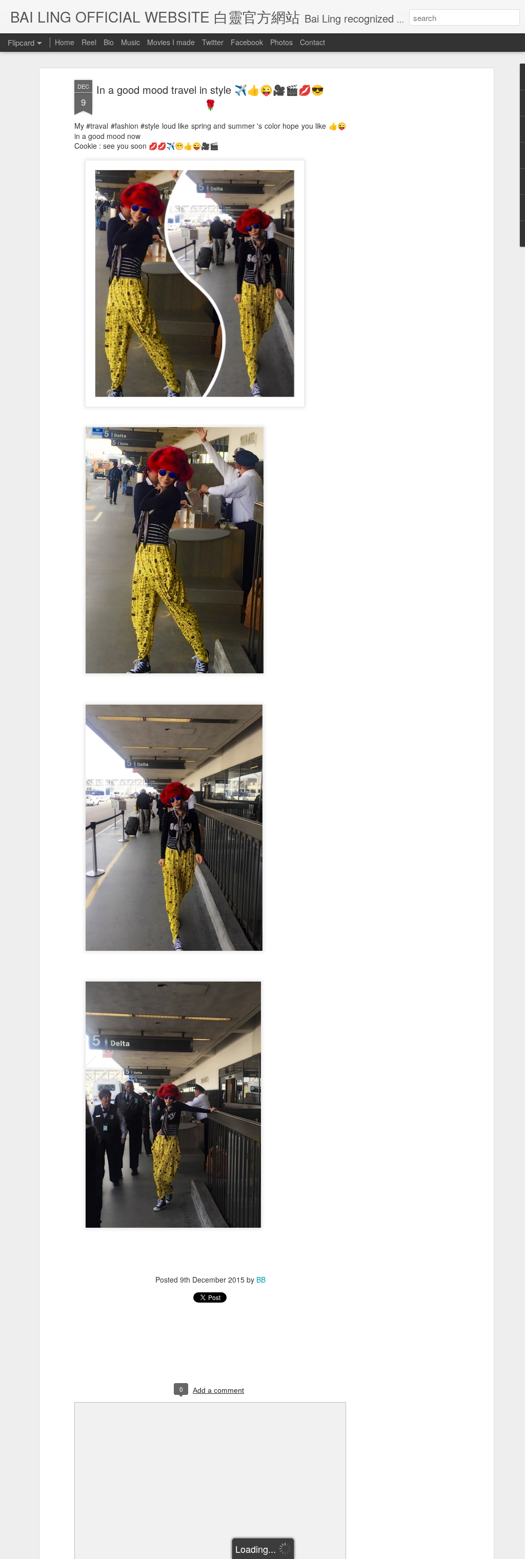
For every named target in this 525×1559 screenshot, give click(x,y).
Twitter (213, 42)
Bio (109, 42)
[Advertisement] (402, 241)
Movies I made (171, 42)
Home (64, 42)
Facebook (247, 42)
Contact (312, 42)
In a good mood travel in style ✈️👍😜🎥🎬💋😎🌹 (210, 97)
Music (130, 42)
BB (261, 1279)
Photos (281, 42)
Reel (89, 42)
